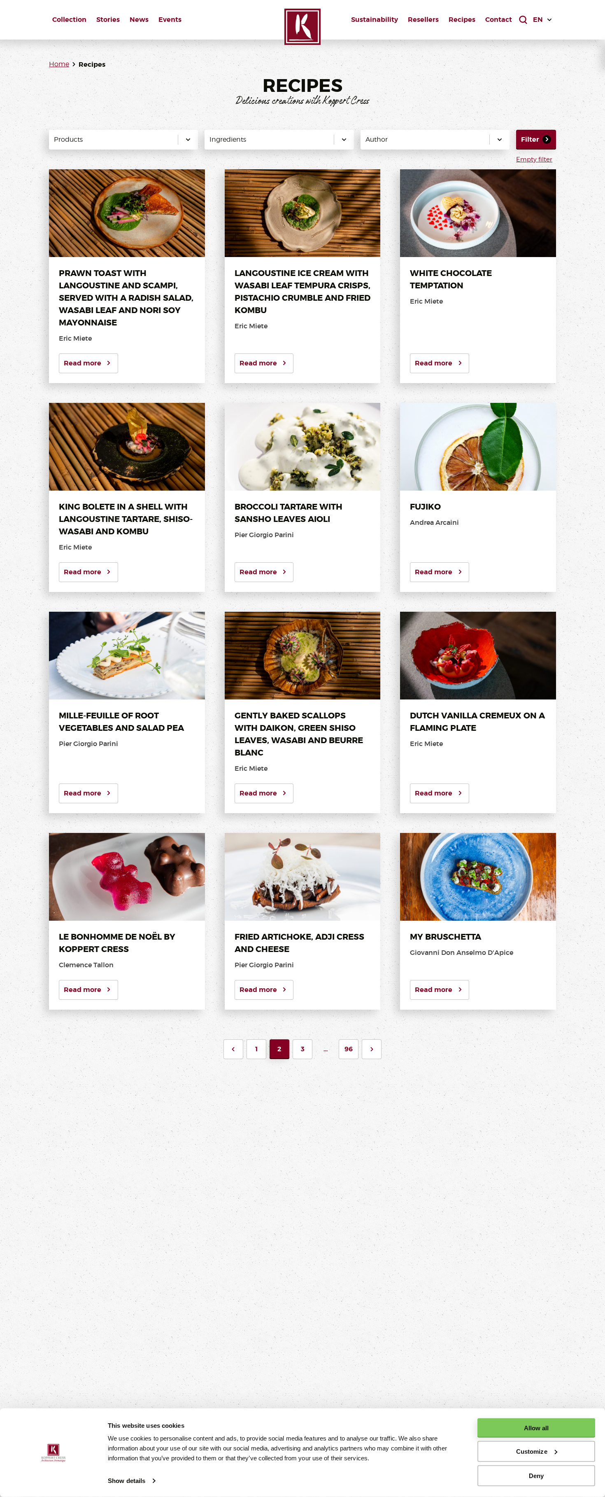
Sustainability (374, 19)
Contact (498, 19)
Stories (108, 19)
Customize (531, 1451)
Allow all (536, 1428)
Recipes (462, 19)
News (139, 19)
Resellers (423, 19)
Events (170, 19)
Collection (69, 19)
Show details (126, 1480)
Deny (536, 1475)
